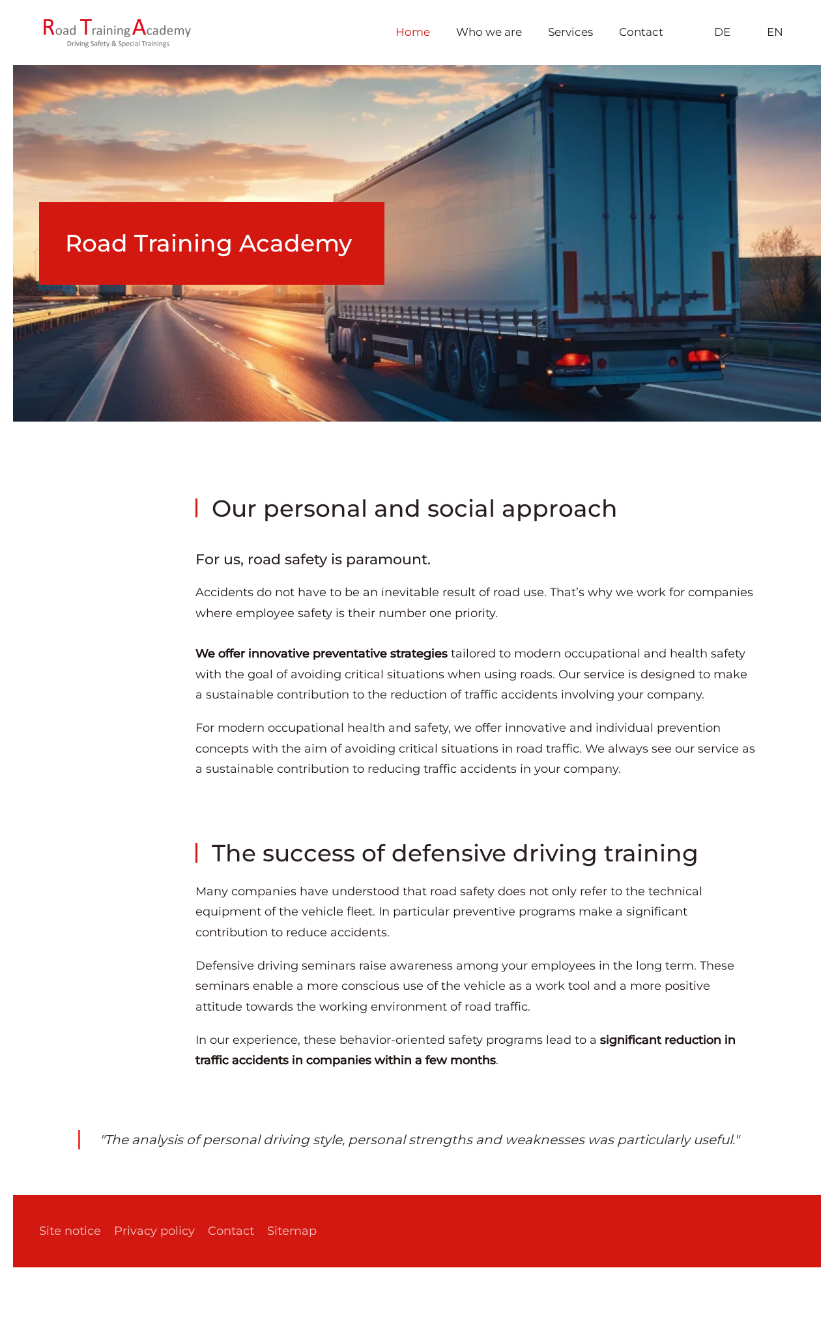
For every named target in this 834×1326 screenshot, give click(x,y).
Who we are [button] (489, 31)
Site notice (70, 1231)
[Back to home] (117, 32)
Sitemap (292, 1231)
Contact (641, 31)
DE (722, 31)
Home (412, 31)
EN (775, 31)
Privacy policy (154, 1231)
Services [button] (570, 31)
